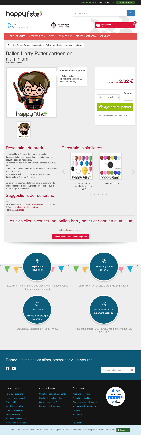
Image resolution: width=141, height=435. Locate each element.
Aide (14, 25)
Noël (75, 418)
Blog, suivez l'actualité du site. (86, 402)
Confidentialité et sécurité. (50, 398)
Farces (86, 36)
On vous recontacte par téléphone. (37, 317)
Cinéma (36, 207)
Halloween (77, 414)
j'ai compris (123, 430)
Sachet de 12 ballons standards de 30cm (83, 184)
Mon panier (118, 25)
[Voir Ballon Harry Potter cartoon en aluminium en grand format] (31, 92)
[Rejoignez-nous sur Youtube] (13, 368)
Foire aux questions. (15, 393)
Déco (52, 36)
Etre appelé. (11, 402)
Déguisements (17, 36)
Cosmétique (65, 36)
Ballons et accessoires (34, 204)
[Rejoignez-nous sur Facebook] (7, 368)
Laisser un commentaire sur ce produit (70, 236)
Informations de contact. (49, 406)
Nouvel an (77, 422)
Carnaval (76, 410)
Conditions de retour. (15, 410)
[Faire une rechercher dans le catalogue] (131, 13)
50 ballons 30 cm (112, 183)
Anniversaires (18, 209)
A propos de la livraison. (16, 422)
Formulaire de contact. (15, 398)
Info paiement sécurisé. (16, 418)
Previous (63, 171)
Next (133, 171)
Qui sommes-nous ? (48, 402)
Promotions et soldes (82, 398)
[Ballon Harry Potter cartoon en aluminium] (24, 129)
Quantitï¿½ (128, 93)
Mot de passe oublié (14, 406)
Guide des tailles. (13, 414)
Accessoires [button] (36, 36)
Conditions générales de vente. (52, 393)
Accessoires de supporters (84, 406)
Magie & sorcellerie (22, 207)
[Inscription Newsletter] (132, 370)
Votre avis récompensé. (83, 393)
